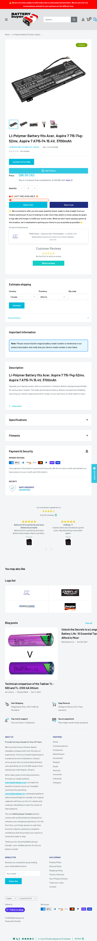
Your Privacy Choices (58, 878)
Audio (55, 766)
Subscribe (13, 881)
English (9, 898)
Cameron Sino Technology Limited (24, 147)
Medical (56, 762)
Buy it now (69, 205)
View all (88, 623)
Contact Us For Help (21, 162)
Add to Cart (28, 205)
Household (58, 758)
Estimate (17, 305)
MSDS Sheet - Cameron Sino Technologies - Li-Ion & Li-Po (53, 234)
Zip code (72, 291)
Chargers (57, 782)
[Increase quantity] (35, 188)
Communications (60, 746)
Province (43, 291)
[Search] (74, 19)
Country (12, 291)
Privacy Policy (55, 862)
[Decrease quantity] (21, 188)
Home (7, 34)
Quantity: (13, 188)
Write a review (48, 263)
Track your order (56, 882)
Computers (58, 750)
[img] (48, 511)
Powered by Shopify (13, 921)
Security (56, 770)
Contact (52, 886)
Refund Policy (14, 318)
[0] (88, 19)
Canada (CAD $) (26, 898)
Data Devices (58, 754)
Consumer (57, 774)
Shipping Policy (56, 870)
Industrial (57, 778)
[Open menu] (6, 20)
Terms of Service (56, 874)
